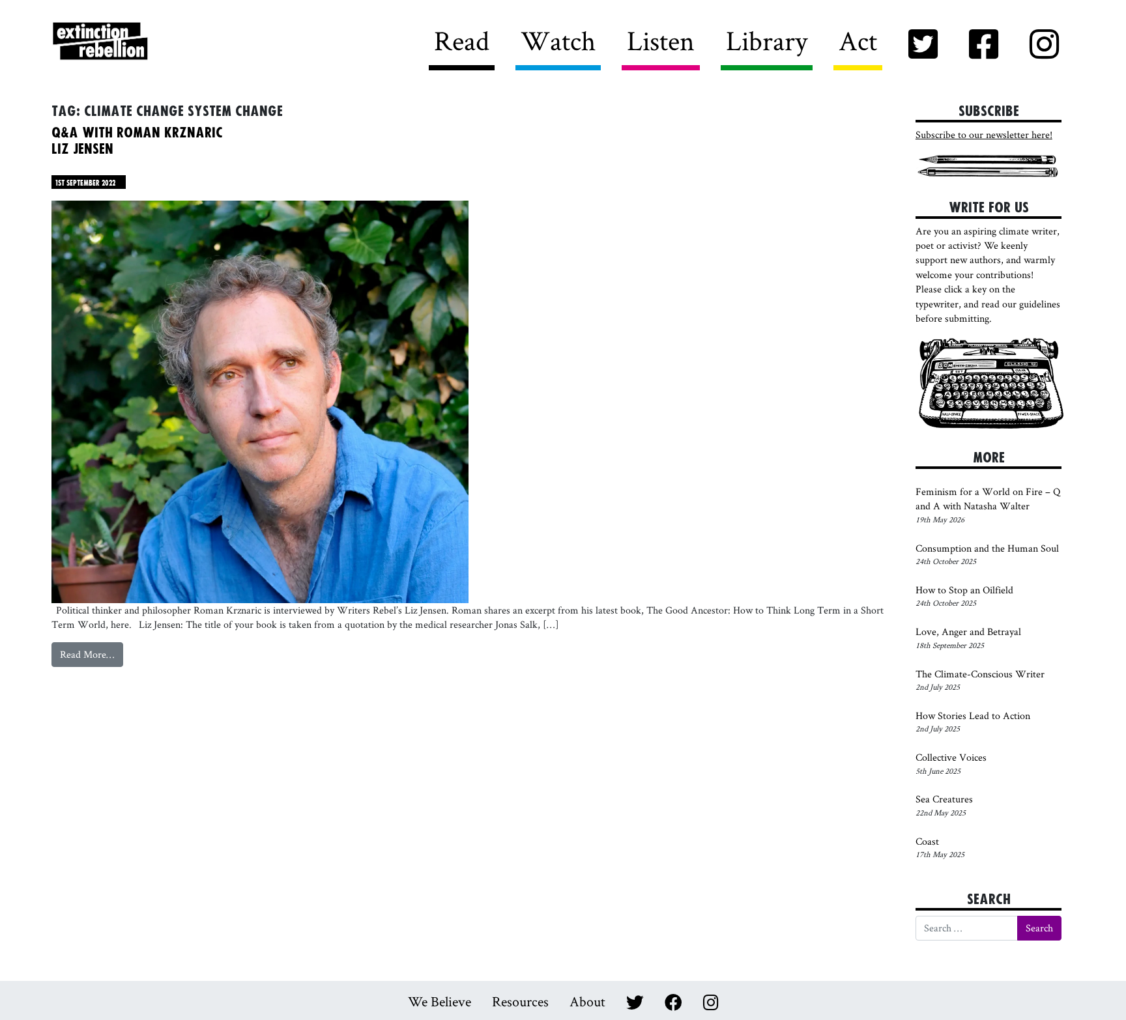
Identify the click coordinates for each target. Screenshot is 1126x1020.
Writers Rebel (172, 41)
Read (461, 40)
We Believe (439, 1001)
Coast (927, 841)
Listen (661, 40)
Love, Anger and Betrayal (968, 631)
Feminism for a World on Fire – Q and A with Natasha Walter (988, 499)
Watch (558, 40)
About (587, 1001)
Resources (520, 1001)
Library (766, 40)
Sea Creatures (944, 799)
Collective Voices (951, 757)
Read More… (91, 657)
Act (858, 40)
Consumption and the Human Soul (987, 548)
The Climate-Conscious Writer (980, 674)
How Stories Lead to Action (974, 715)
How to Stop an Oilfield (964, 590)
